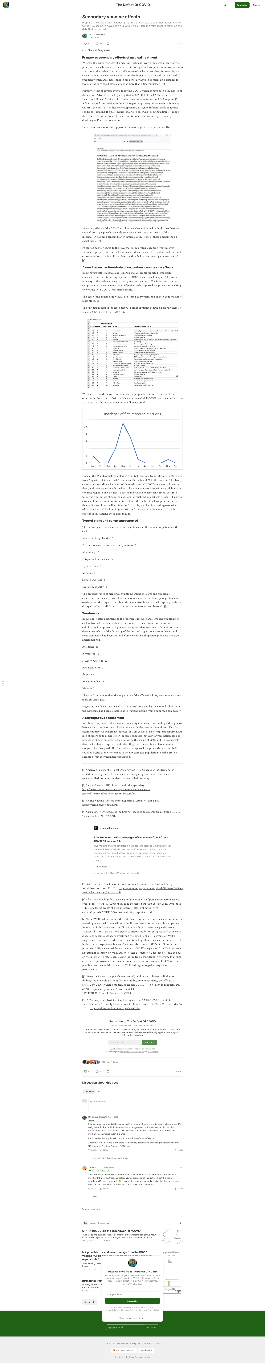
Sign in (256, 5)
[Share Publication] (231, 5)
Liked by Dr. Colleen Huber (101, 1171)
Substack (119, 1357)
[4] (144, 99)
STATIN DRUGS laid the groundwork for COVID (111, 1230)
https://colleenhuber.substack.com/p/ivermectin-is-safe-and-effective (121, 1138)
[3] (117, 99)
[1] (160, 84)
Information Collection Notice (132, 1310)
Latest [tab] (93, 1223)
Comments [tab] (89, 1091)
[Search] (225, 5)
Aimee (91, 1167)
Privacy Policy (153, 1310)
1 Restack (115, 1062)
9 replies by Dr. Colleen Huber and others (110, 1158)
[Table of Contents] (3, 681)
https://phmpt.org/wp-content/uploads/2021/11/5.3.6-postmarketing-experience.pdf (120, 910)
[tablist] (94, 1091)
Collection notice (153, 1343)
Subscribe (242, 5)
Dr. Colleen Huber (97, 34)
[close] (159, 1259)
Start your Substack (125, 1350)
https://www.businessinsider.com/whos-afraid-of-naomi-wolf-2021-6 (132, 961)
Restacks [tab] (100, 1091)
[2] (164, 84)
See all (87, 1302)
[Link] (78, 57)
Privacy (133, 1343)
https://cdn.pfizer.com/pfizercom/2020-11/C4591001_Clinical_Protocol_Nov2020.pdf (109, 991)
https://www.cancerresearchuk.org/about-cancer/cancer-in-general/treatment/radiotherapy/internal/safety (116, 792)
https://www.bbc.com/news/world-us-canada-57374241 (130, 944)
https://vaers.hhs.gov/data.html (100, 805)
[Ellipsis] (181, 1117)
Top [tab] (85, 1223)
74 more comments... (91, 1209)
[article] (132, 1237)
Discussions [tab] (103, 1223)
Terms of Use (146, 1307)
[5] (176, 99)
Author (91, 1120)
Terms (141, 1343)
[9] (165, 606)
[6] (104, 108)
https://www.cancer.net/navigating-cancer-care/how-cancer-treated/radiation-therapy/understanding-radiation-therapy (127, 776)
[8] (83, 261)
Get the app (146, 1350)
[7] (99, 241)
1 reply (94, 1196)
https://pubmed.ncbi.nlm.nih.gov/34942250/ (115, 1009)
